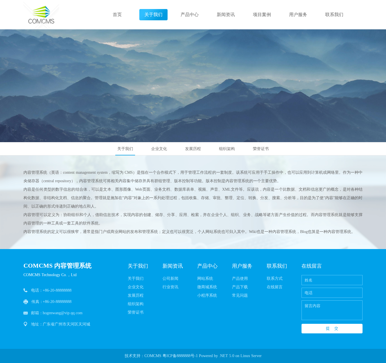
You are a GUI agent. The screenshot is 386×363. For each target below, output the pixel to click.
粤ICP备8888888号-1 (180, 356)
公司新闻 (170, 278)
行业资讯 (170, 287)
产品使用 (240, 278)
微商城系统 (207, 287)
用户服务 (298, 14)
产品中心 (190, 14)
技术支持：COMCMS (143, 356)
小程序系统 (207, 295)
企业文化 (159, 149)
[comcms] (41, 14)
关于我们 (153, 14)
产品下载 (240, 287)
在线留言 (275, 287)
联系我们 (334, 14)
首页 (117, 14)
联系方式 (275, 278)
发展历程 (193, 149)
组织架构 (227, 149)
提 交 (332, 328)
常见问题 (240, 295)
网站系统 (205, 278)
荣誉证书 (261, 149)
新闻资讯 (226, 14)
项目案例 (262, 14)
